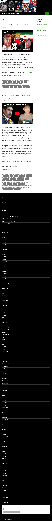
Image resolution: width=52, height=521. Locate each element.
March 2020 (4, 378)
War (24, 86)
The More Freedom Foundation (10, 13)
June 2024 (4, 273)
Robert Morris (26, 85)
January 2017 (5, 465)
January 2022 (5, 324)
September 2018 (5, 417)
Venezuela (26, 187)
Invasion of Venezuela (23, 177)
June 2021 (4, 341)
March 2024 (4, 278)
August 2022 (5, 310)
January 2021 (5, 354)
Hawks (27, 80)
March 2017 (4, 461)
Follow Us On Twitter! (41, 30)
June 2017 (4, 453)
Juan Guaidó (13, 179)
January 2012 (5, 497)
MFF (4, 180)
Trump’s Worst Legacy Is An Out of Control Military (13, 213)
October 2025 (5, 249)
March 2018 (4, 431)
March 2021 (4, 349)
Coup (9, 174)
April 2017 (4, 458)
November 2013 (5, 492)
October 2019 (5, 390)
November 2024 (5, 266)
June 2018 (4, 424)
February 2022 (5, 322)
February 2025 (5, 259)
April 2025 (4, 256)
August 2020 (5, 366)
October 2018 (5, 414)
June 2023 (4, 290)
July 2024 (4, 271)
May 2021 (4, 344)
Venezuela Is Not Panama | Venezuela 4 (17, 96)
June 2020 (4, 371)
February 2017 (5, 463)
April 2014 (4, 490)
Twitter (30, 73)
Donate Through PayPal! (42, 24)
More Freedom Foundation (15, 83)
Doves (12, 80)
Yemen (28, 86)
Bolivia (4, 174)
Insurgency (28, 175)
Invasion (5, 177)
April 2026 (4, 242)
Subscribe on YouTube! (42, 35)
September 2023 (5, 286)
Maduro (27, 179)
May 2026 (4, 239)
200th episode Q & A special (8, 218)
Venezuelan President (7, 188)
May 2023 (4, 293)
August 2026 (5, 232)
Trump (15, 86)
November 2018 (5, 412)
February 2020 (5, 380)
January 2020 (5, 383)
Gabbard (22, 80)
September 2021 (5, 334)
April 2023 (4, 295)
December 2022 (5, 303)
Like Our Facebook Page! (42, 33)
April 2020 (4, 375)
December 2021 (5, 327)
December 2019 (5, 385)
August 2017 (5, 448)
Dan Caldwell (6, 80)
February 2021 (5, 351)
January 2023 (5, 300)
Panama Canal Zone (7, 185)
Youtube (8, 75)
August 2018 (5, 419)
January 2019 (5, 407)
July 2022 (4, 312)
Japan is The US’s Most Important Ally (10, 216)
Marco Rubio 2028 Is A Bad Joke (9, 223)
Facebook (4, 75)
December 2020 (5, 356)
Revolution (22, 185)
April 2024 (4, 276)
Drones (17, 80)
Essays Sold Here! (5, 199)
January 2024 (5, 281)
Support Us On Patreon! (42, 37)
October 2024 (5, 269)
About (3, 197)
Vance (20, 86)
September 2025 (5, 251)
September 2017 (5, 446)
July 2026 (4, 234)
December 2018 (5, 410)
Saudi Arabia (5, 86)
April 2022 (4, 317)
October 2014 (5, 485)
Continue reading (6, 169)
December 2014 (5, 482)
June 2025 (4, 254)
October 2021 (5, 332)
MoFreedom (5, 83)
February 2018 (5, 434)
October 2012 (5, 495)
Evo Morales (6, 175)
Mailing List (4, 202)
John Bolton (6, 179)
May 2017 (4, 456)
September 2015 (5, 475)
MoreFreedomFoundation (8, 85)
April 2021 (4, 346)
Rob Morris (18, 85)
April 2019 (4, 400)
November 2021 (5, 329)
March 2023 (4, 298)
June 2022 (4, 315)
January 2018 (5, 436)
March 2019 (4, 402)
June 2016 (4, 470)
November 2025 (5, 247)
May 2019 (4, 397)
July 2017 (4, 451)
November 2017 (5, 441)
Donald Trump (15, 174)
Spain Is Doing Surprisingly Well (8, 221)
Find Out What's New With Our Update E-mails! (42, 27)
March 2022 (4, 320)
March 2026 (4, 244)
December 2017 (5, 439)
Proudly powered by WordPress (8, 519)
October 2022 (5, 305)
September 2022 (5, 307)
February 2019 (5, 405)
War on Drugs (17, 188)
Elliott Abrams (28, 174)
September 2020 (5, 363)
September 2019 (5, 393)
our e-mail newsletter (16, 75)
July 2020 (4, 368)
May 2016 (4, 473)
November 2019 (5, 388)
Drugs (21, 174)
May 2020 (4, 373)
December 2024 (5, 264)
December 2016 (5, 468)
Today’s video (25, 154)
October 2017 (5, 444)
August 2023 (5, 288)
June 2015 (4, 478)
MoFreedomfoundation (18, 180)
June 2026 (4, 237)
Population (15, 185)
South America (14, 187)
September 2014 (5, 487)
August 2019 (5, 395)
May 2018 (4, 427)
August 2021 (5, 337)
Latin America (20, 179)
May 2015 (4, 480)
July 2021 (4, 339)
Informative (22, 175)
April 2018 (4, 429)
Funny (11, 175)
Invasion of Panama (13, 177)
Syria (11, 86)
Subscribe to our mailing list (10, 506)
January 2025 (5, 261)
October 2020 (5, 361)
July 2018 (4, 422)
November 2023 (5, 283)
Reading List (4, 204)
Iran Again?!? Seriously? (15, 25)
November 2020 (5, 358)
